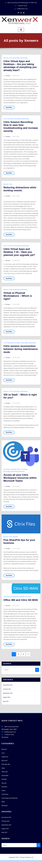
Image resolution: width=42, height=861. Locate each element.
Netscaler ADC (6, 764)
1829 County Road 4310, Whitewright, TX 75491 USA (22, 2)
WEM (3, 802)
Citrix (10, 58)
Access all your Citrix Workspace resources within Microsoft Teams (20, 477)
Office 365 (16, 596)
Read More (9, 107)
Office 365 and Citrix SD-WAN (20, 600)
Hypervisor (5, 757)
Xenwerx (6, 75)
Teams (19, 469)
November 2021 (8, 685)
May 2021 (6, 701)
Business (6, 58)
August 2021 (6, 697)
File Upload (5, 737)
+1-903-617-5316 (22, 6)
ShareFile (13, 469)
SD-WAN (21, 596)
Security (4, 783)
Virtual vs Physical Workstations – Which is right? (17, 295)
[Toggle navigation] (21, 30)
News (8, 469)
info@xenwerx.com (22, 8)
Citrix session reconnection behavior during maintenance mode (20, 349)
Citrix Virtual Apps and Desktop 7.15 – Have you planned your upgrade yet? (19, 252)
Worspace (22, 471)
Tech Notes (10, 119)
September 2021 (8, 693)
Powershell (10, 343)
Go (37, 670)
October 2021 (7, 689)
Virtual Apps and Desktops (20, 58)
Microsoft (9, 596)
